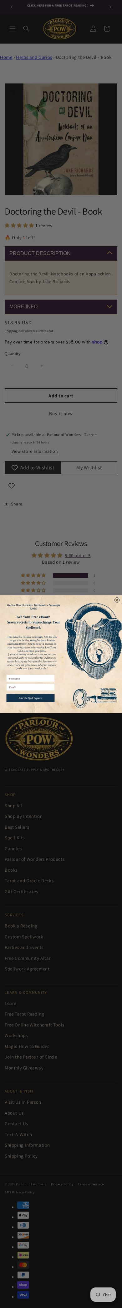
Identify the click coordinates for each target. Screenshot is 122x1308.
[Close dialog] (116, 600)
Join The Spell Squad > (31, 697)
